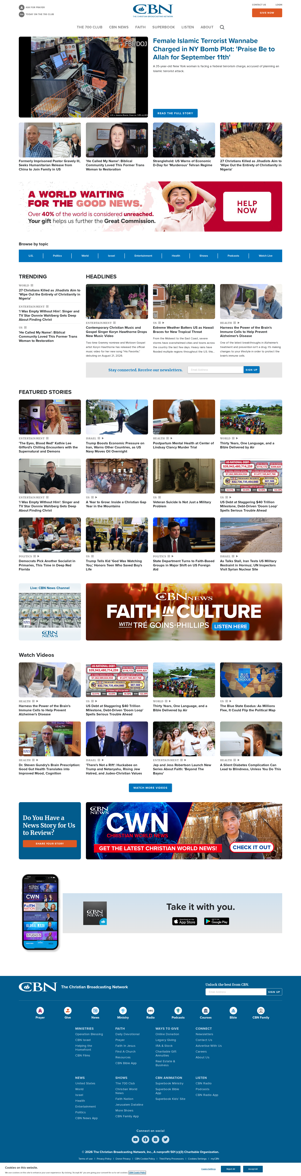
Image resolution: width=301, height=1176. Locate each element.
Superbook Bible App (167, 1091)
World (85, 256)
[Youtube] (135, 1139)
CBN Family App (127, 1116)
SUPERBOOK (163, 27)
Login (279, 4)
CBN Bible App (126, 1063)
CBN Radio (204, 1083)
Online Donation (167, 1034)
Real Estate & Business (165, 1063)
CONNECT (204, 1028)
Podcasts (233, 256)
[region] (150, 1169)
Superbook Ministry (169, 1083)
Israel (111, 256)
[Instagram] (155, 1139)
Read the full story (175, 113)
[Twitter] (165, 1139)
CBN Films (82, 1055)
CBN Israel (83, 1040)
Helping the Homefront (83, 1048)
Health (176, 256)
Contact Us (259, 4)
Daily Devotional (127, 1034)
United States (85, 1083)
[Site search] (222, 29)
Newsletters (204, 1034)
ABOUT (207, 27)
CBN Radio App (207, 1095)
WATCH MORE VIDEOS (150, 788)
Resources (123, 1057)
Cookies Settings (197, 1158)
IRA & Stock (164, 1046)
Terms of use (85, 1158)
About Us (202, 1057)
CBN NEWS (119, 27)
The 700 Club (90, 27)
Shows (204, 256)
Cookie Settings (208, 1169)
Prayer (120, 1040)
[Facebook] (145, 1139)
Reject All (231, 1169)
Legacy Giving (166, 1040)
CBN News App (86, 1118)
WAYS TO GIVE (167, 1028)
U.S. (31, 256)
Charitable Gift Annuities (166, 1053)
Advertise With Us (209, 1046)
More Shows (124, 1110)
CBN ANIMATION (169, 1077)
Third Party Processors (171, 1158)
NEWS (80, 1077)
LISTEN (188, 27)
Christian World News (126, 1091)
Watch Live (265, 256)
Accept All (253, 1169)
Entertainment (143, 256)
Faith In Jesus (125, 1046)
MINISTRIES (84, 1028)
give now (267, 13)
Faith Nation (124, 1099)
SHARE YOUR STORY (50, 843)
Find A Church (125, 1051)
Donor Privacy (123, 1158)
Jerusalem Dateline (129, 1105)
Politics (57, 256)
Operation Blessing (89, 1034)
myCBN (215, 1158)
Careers (201, 1051)
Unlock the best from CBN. (227, 985)
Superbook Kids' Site (170, 1099)
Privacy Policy (104, 1158)
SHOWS (121, 1077)
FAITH (140, 27)
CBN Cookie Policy (145, 1158)
